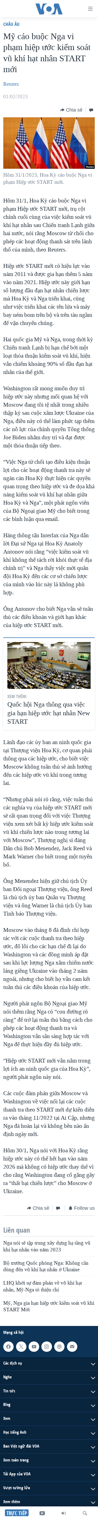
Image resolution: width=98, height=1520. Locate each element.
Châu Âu (11, 24)
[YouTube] (42, 1513)
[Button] (71, 110)
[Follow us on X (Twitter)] (21, 1346)
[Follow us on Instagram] (46, 1346)
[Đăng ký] (72, 1346)
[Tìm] (85, 1513)
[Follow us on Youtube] (34, 1346)
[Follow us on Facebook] (8, 1346)
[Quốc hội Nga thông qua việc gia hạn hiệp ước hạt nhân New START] (49, 665)
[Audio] (64, 1513)
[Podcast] (59, 1346)
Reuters (11, 84)
